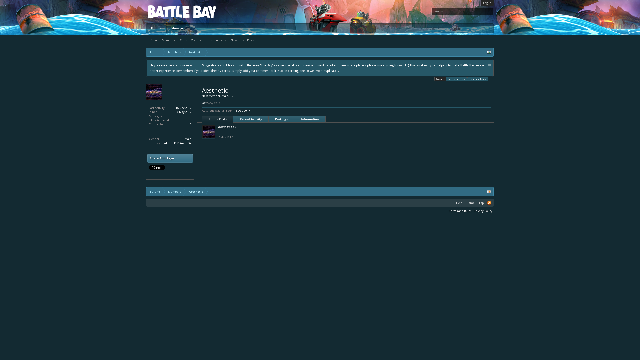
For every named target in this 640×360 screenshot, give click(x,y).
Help (459, 203)
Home (470, 203)
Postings (281, 119)
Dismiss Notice (490, 65)
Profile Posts (218, 119)
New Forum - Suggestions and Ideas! (467, 79)
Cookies (440, 79)
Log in (487, 3)
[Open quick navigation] (489, 52)
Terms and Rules (460, 211)
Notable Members (163, 40)
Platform (166, 11)
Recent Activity (216, 40)
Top (481, 203)
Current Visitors (190, 40)
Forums (156, 28)
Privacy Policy (483, 211)
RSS (489, 203)
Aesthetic (225, 127)
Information (310, 119)
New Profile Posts (242, 40)
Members (178, 28)
